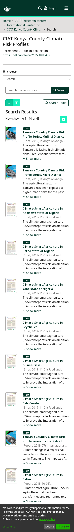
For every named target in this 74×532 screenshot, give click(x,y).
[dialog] (37, 518)
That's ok (63, 526)
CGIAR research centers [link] (31, 21)
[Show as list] (9, 102)
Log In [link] (53, 8)
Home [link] (7, 21)
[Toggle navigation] (66, 8)
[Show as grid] (16, 102)
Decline (49, 526)
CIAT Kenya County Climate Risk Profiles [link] (25, 29)
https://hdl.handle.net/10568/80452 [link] (26, 55)
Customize (9, 526)
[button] (7, 8)
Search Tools (57, 103)
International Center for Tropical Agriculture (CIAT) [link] (25, 25)
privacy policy (47, 519)
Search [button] (61, 90)
